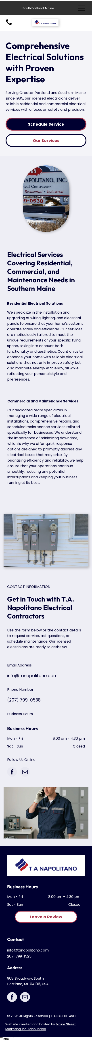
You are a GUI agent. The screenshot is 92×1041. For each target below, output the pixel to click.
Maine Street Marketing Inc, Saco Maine (40, 1026)
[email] (25, 772)
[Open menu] (81, 8)
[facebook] (12, 772)
